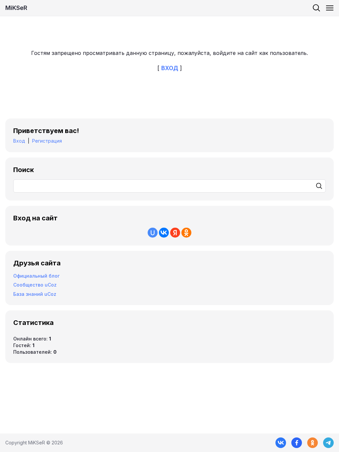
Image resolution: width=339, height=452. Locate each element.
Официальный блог (36, 276)
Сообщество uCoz (35, 285)
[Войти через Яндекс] (175, 233)
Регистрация (47, 141)
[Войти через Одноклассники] (186, 233)
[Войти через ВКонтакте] (164, 233)
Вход (19, 141)
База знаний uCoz (34, 294)
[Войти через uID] (153, 233)
